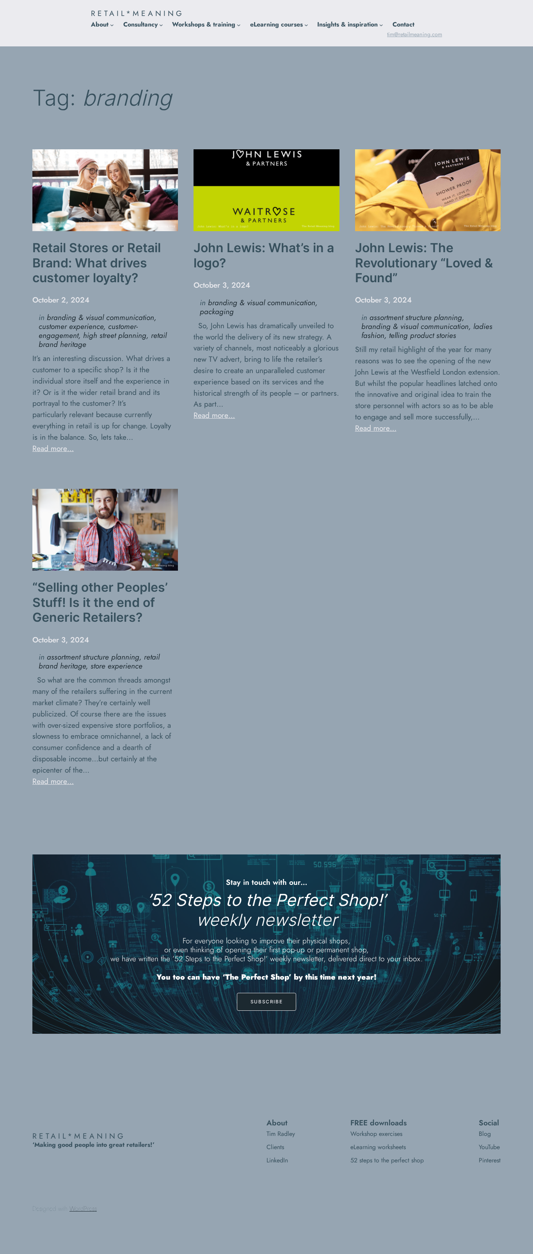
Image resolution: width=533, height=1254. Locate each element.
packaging (217, 311)
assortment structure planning (416, 317)
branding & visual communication (100, 317)
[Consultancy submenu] (161, 25)
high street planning (114, 335)
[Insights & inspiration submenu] (381, 25)
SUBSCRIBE (266, 1002)
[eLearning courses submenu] (306, 25)
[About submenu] (112, 25)
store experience (116, 665)
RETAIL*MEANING (137, 13)
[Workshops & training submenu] (239, 25)
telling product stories (422, 335)
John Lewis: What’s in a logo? (264, 255)
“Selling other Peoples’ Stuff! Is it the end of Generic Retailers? (100, 602)
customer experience (71, 326)
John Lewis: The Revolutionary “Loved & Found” (424, 263)
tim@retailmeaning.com (414, 34)
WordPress (83, 1208)
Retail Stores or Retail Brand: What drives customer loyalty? (96, 263)
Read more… (53, 448)
